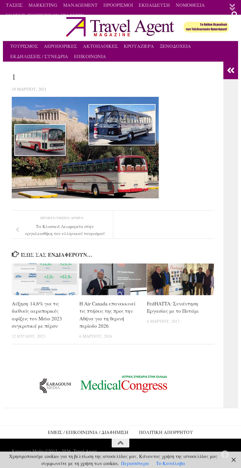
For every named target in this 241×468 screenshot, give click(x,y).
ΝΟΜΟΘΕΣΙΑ (190, 5)
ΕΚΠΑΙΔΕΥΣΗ (154, 5)
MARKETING (43, 5)
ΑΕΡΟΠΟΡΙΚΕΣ (60, 46)
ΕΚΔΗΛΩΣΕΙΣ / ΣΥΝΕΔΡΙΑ (39, 56)
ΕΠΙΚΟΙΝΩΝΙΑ (90, 56)
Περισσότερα (135, 463)
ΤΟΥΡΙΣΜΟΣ (24, 46)
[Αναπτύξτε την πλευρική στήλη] (230, 70)
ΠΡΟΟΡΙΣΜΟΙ (118, 5)
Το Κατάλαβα (170, 463)
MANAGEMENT (80, 5)
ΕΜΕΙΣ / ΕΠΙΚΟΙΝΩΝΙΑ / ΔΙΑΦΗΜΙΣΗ (88, 432)
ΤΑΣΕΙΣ (14, 5)
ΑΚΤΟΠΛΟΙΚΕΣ (100, 46)
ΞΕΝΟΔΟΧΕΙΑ (175, 46)
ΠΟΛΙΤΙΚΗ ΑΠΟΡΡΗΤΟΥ (166, 432)
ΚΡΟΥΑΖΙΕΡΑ (139, 46)
